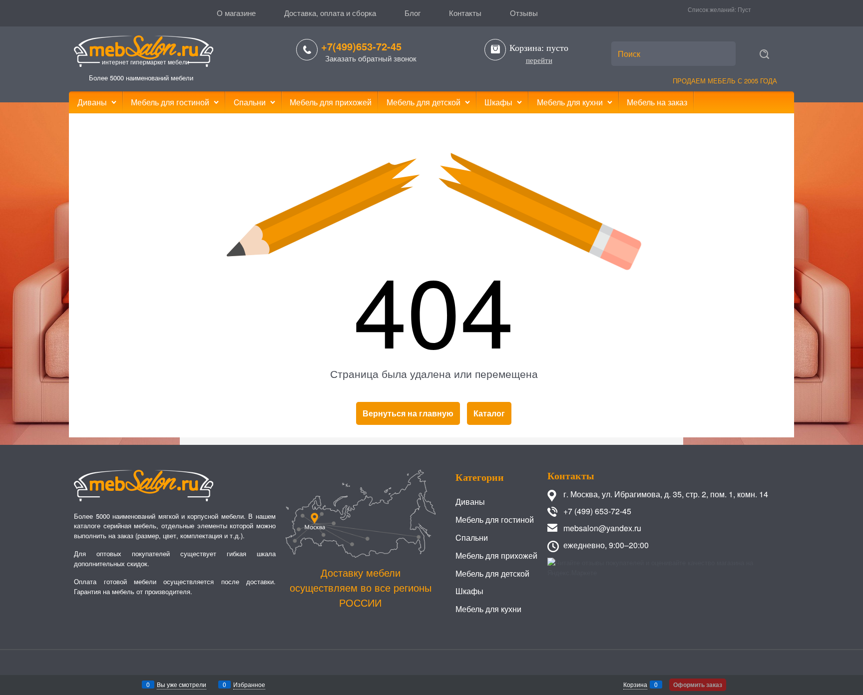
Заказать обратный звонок (371, 58)
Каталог (489, 413)
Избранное (249, 684)
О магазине (236, 12)
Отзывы (524, 12)
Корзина (635, 684)
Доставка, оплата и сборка (330, 12)
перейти (539, 60)
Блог (413, 12)
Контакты (465, 12)
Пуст (744, 9)
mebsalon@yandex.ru (602, 528)
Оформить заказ (697, 684)
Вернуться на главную (408, 413)
